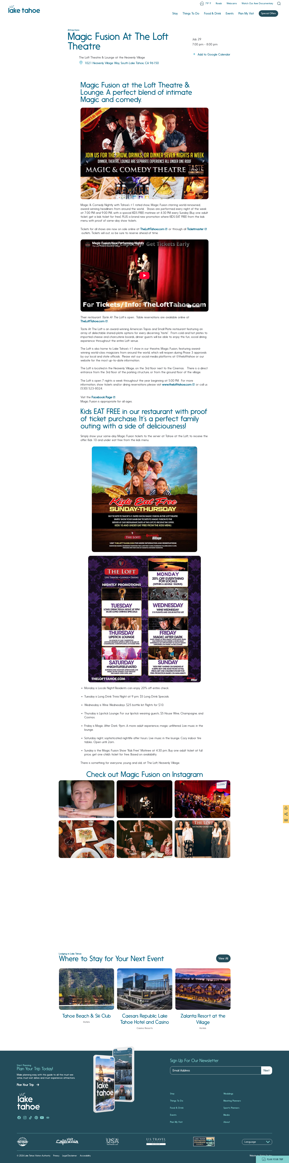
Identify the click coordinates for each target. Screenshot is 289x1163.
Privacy (56, 1155)
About (227, 1122)
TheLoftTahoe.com (152, 229)
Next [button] (267, 1070)
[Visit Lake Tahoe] (24, 9)
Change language (250, 1146)
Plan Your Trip (25, 1084)
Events (230, 13)
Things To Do (191, 13)
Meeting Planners (232, 1101)
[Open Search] (279, 3)
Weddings (228, 1093)
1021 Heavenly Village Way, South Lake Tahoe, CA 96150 (121, 63)
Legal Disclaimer (69, 1155)
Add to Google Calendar (214, 54)
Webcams (232, 3)
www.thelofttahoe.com (176, 384)
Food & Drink (212, 13)
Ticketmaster (195, 229)
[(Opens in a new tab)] (86, 799)
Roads (219, 3)
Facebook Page (102, 397)
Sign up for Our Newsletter (194, 1061)
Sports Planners (231, 1108)
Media (227, 1115)
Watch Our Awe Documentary (257, 3)
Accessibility (85, 1155)
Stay (175, 13)
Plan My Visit (246, 13)
